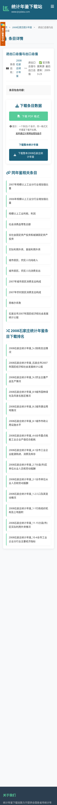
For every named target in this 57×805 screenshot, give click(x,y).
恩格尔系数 (15, 303)
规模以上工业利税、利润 (22, 213)
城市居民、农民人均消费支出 (24, 270)
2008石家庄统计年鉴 (22, 27)
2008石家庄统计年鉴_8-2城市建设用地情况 (28, 408)
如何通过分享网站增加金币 (28, 133)
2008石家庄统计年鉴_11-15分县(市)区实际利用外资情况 (28, 524)
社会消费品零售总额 (20, 224)
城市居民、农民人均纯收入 (23, 260)
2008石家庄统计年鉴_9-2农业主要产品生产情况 (28, 379)
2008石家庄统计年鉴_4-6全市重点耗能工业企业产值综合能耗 (28, 437)
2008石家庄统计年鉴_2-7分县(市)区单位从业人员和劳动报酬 (28, 466)
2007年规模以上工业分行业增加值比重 (28, 186)
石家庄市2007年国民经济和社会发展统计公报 (28, 315)
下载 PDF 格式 (30, 116)
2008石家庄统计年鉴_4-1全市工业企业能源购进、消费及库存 (28, 452)
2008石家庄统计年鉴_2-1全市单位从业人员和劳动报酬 (28, 481)
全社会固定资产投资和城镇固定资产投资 (28, 236)
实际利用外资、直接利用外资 (24, 249)
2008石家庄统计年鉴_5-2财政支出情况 (28, 350)
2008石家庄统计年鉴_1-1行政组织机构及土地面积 (28, 510)
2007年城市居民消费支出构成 (25, 281)
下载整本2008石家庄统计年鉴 (30, 154)
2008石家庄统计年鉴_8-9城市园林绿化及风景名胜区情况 (28, 393)
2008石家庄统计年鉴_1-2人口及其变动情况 (28, 495)
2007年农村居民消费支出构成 (25, 292)
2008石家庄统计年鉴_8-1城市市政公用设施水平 (28, 423)
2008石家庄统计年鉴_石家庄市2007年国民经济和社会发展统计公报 (28, 364)
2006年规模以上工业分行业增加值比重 (28, 201)
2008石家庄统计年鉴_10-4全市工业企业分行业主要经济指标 (28, 539)
